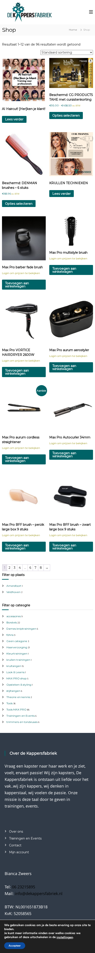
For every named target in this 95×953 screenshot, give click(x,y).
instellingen (65, 937)
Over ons (16, 832)
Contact (15, 845)
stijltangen (13, 690)
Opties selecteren (66, 115)
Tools (9, 703)
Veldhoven (13, 592)
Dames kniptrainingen (21, 628)
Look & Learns (15, 672)
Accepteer (15, 945)
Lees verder (14, 119)
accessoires (13, 616)
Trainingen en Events (20, 715)
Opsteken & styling (18, 684)
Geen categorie (16, 641)
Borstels (11, 622)
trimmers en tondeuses (22, 722)
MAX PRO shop (16, 678)
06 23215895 (23, 886)
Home (73, 29)
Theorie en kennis (18, 697)
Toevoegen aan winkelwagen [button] (17, 284)
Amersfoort (13, 585)
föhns (9, 635)
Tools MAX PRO (16, 709)
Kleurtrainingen (16, 653)
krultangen (13, 666)
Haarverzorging (16, 647)
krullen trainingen (18, 659)
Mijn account (19, 852)
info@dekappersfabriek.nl (39, 893)
